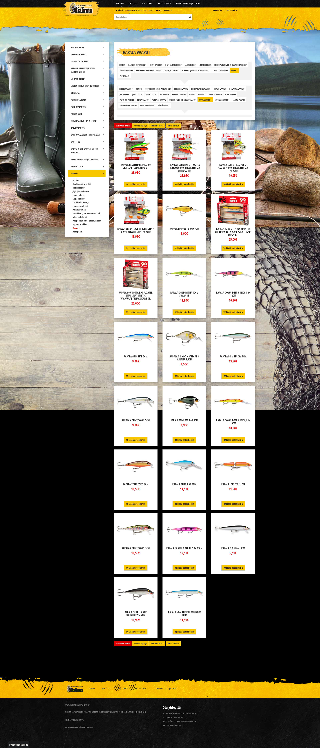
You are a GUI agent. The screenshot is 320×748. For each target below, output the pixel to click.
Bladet (76, 180)
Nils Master (230, 94)
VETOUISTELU (77, 166)
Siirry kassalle (165, 10)
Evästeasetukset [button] (18, 745)
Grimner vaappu (181, 89)
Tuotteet (133, 3)
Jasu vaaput (137, 94)
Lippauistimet (79, 198)
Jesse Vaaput (151, 94)
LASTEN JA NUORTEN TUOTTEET (85, 85)
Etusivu (120, 3)
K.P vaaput (164, 94)
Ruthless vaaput (222, 100)
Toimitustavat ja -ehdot (188, 3)
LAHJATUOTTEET (78, 78)
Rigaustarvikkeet (80, 224)
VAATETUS (75, 141)
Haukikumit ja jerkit (82, 184)
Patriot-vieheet (127, 100)
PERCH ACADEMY (78, 99)
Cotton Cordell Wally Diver (158, 89)
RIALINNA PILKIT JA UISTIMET (84, 120)
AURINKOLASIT (77, 47)
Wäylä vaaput (164, 105)
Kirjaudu (218, 10)
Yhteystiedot (164, 3)
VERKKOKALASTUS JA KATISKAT (84, 159)
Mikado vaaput (215, 94)
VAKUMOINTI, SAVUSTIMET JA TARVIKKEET (84, 150)
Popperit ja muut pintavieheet (87, 220)
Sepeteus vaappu (147, 105)
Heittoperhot (79, 187)
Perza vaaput (143, 100)
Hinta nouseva (157, 125)
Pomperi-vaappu (159, 100)
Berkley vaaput (126, 89)
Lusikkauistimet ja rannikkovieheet (230, 65)
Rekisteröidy (232, 10)
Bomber (139, 89)
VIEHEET (74, 173)
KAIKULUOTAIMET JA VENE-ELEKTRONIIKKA (83, 70)
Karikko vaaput (179, 94)
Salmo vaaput (238, 100)
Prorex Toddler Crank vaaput (182, 100)
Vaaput (76, 227)
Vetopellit (77, 231)
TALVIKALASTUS (78, 127)
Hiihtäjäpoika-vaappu (200, 89)
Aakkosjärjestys (140, 125)
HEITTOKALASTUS (78, 54)
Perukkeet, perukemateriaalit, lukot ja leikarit (157, 70)
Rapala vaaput (205, 100)
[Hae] (190, 16)
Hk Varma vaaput (236, 89)
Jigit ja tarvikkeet (81, 191)
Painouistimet (79, 209)
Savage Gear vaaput (128, 105)
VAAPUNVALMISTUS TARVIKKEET (85, 134)
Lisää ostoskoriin (136, 184)
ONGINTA (75, 92)
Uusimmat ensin (123, 125)
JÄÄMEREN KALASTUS (80, 61)
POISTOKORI (76, 113)
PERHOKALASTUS (78, 106)
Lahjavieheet (79, 195)
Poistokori (147, 3)
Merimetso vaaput (197, 94)
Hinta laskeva (173, 125)
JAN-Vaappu (124, 94)
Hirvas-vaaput (220, 89)
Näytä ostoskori (134, 10)
